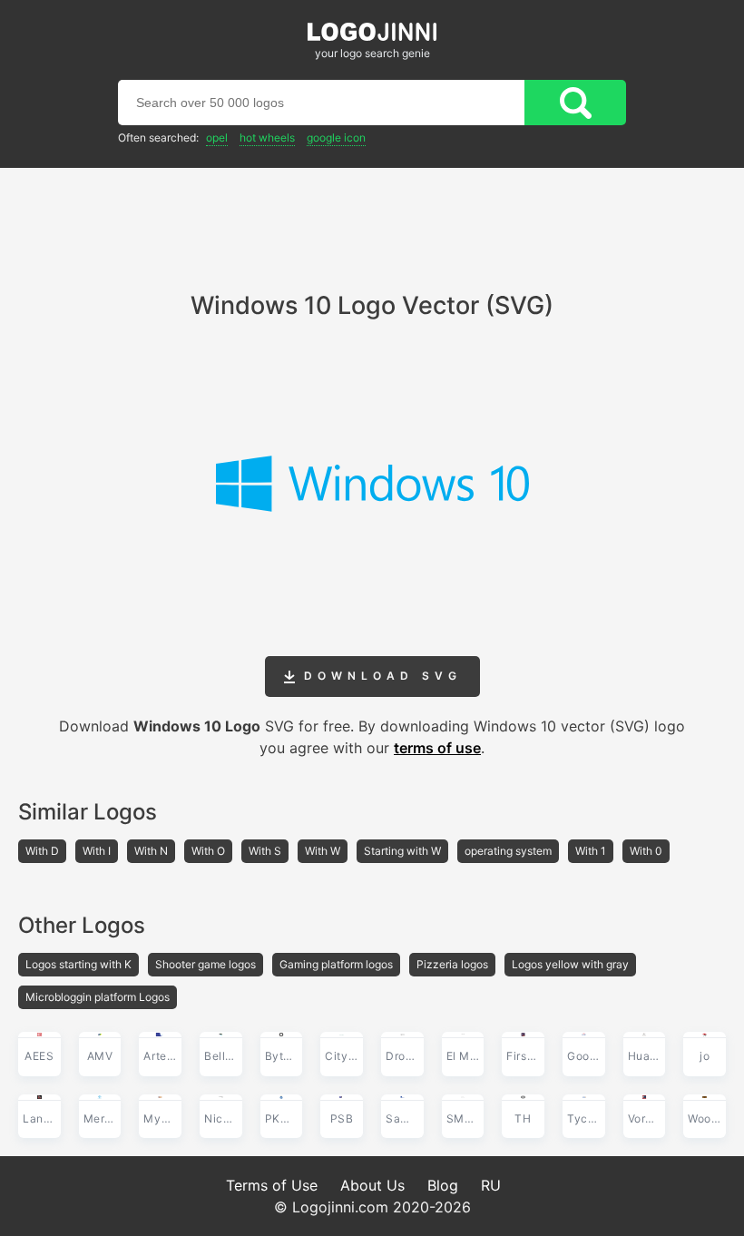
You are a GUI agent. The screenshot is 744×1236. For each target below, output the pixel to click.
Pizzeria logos (452, 964)
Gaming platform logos (336, 964)
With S (265, 851)
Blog (442, 1185)
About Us (372, 1185)
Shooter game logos (205, 964)
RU (491, 1185)
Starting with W (402, 851)
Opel (217, 137)
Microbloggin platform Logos (97, 997)
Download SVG (379, 675)
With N (151, 851)
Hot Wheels (267, 137)
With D (42, 851)
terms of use (437, 748)
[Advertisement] (372, 218)
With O (208, 851)
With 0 (646, 851)
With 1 (590, 851)
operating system (508, 851)
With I (97, 851)
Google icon (336, 137)
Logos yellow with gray (570, 964)
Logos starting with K (78, 964)
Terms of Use (272, 1185)
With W (322, 851)
